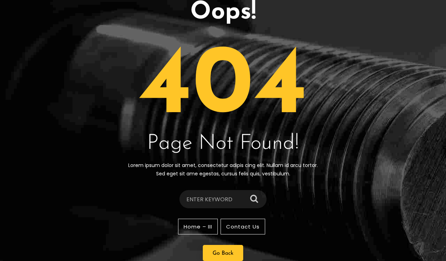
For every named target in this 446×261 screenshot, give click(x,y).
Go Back (223, 253)
